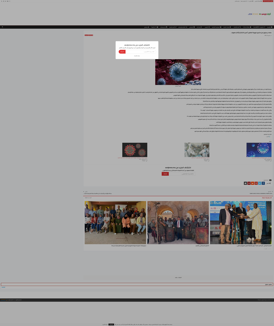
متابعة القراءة (137, 55)
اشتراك (122, 51)
